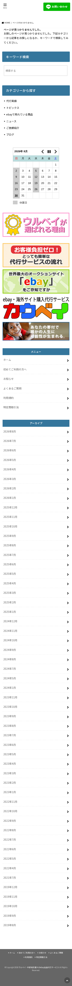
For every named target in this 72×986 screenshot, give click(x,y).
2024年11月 (10, 631)
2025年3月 (9, 593)
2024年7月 (9, 668)
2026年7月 (9, 441)
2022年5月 (9, 858)
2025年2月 (9, 602)
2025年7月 (9, 555)
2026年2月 (9, 488)
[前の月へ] (42, 151)
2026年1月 (9, 498)
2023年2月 (9, 782)
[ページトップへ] (67, 980)
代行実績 (11, 101)
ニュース (11, 121)
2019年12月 (10, 887)
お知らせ (8, 379)
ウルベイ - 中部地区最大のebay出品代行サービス (38, 967)
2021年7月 (9, 877)
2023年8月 (9, 726)
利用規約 (8, 398)
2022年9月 (9, 820)
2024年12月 (10, 621)
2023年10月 (10, 707)
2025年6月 (9, 564)
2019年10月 (10, 906)
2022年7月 (9, 839)
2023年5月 (9, 754)
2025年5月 (9, 573)
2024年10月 (10, 640)
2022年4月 (9, 868)
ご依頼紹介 (12, 128)
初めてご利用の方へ (15, 369)
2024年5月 (9, 678)
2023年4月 (9, 763)
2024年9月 (9, 650)
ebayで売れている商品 (19, 114)
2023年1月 (9, 792)
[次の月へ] (55, 151)
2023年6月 (9, 745)
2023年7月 (9, 735)
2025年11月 (10, 517)
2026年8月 (9, 431)
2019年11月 (10, 896)
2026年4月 (9, 469)
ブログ (10, 134)
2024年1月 (9, 687)
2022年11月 (10, 801)
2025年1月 (9, 612)
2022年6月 (9, 849)
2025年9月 (9, 536)
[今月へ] (49, 151)
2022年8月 (9, 830)
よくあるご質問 (12, 388)
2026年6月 (9, 450)
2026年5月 (9, 460)
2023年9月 (9, 716)
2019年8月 (9, 925)
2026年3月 (9, 479)
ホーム (7, 360)
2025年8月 (9, 545)
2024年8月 (9, 659)
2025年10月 (10, 526)
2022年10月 (10, 811)
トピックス (12, 108)
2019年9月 (9, 915)
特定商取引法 (11, 407)
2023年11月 (10, 697)
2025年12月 (10, 507)
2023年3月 (9, 773)
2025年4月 (9, 583)
